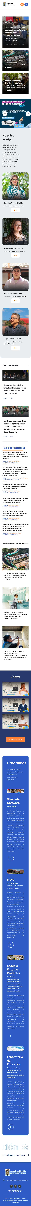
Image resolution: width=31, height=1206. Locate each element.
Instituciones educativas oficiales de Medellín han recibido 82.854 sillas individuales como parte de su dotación (15, 426)
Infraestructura (13, 533)
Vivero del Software (13, 801)
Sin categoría (24, 478)
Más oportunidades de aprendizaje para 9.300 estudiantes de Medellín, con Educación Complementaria (15, 500)
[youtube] (19, 1186)
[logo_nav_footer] (15, 1170)
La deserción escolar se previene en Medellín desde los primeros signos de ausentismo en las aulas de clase (14, 513)
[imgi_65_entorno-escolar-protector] (15, 956)
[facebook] (11, 1186)
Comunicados (12, 478)
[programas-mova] (15, 870)
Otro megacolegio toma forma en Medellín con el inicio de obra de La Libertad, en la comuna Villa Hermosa (15, 62)
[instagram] (15, 1186)
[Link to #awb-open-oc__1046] (22, 4)
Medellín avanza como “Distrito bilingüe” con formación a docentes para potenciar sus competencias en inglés (15, 85)
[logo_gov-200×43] (15, 1190)
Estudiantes (12, 461)
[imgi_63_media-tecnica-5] (15, 789)
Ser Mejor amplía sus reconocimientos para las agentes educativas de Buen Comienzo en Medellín (14, 486)
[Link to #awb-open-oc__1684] (26, 4)
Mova (10, 879)
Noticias (17, 461)
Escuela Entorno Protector (13, 969)
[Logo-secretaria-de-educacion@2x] (8, 2)
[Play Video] (15, 689)
